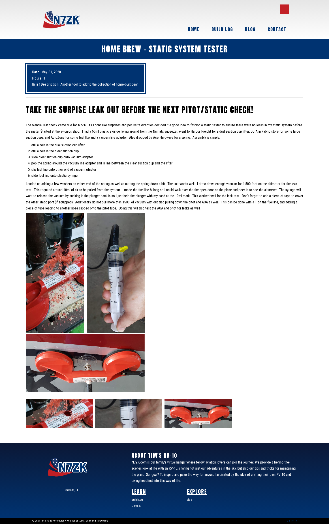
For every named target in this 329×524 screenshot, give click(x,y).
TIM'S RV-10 (291, 520)
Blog (250, 29)
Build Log (222, 29)
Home (193, 29)
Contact (277, 29)
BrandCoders (101, 520)
